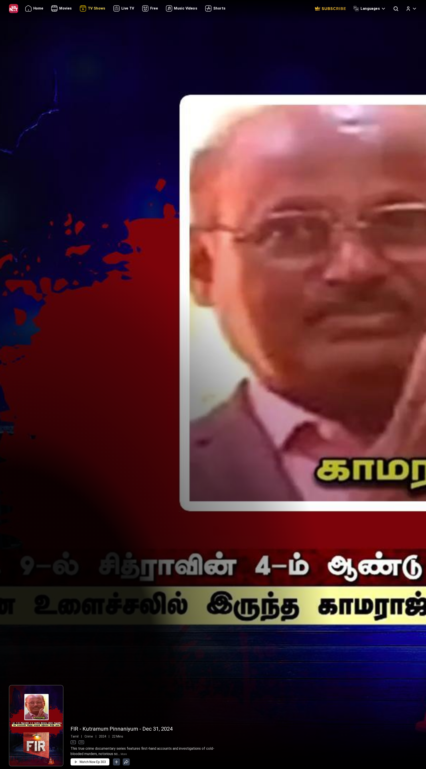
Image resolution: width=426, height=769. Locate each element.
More (124, 754)
